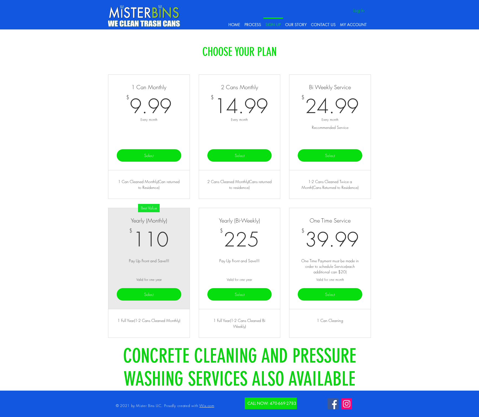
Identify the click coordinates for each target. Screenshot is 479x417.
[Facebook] (333, 403)
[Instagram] (346, 403)
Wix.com (206, 405)
